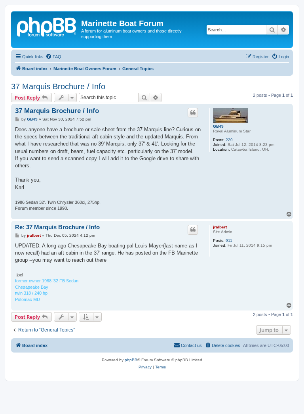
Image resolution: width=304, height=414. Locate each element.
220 (229, 140)
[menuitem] (53, 56)
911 (229, 240)
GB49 (218, 126)
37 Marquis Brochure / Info (58, 86)
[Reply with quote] (193, 112)
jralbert (220, 227)
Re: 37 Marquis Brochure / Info (57, 227)
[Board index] (47, 25)
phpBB (131, 360)
